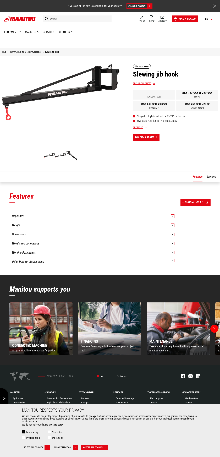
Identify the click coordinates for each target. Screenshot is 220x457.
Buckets (85, 398)
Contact (153, 402)
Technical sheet (142, 83)
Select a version (136, 6)
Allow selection (62, 447)
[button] (214, 329)
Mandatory (32, 432)
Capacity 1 (154, 108)
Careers (188, 402)
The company (156, 398)
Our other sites (191, 392)
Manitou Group (192, 398)
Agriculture (18, 398)
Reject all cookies (33, 447)
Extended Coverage (125, 398)
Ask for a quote (144, 137)
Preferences (33, 437)
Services (118, 392)
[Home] (20, 18)
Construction (19, 402)
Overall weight (197, 108)
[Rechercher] (46, 18)
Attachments (87, 392)
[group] (41, 328)
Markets (15, 392)
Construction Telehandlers (59, 398)
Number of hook (154, 96)
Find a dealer (187, 18)
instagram (189, 376)
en (97, 376)
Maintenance (122, 402)
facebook (181, 376)
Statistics (57, 432)
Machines (50, 392)
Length (197, 96)
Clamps (85, 402)
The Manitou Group (158, 392)
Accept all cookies (93, 447)
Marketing (57, 437)
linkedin (196, 376)
